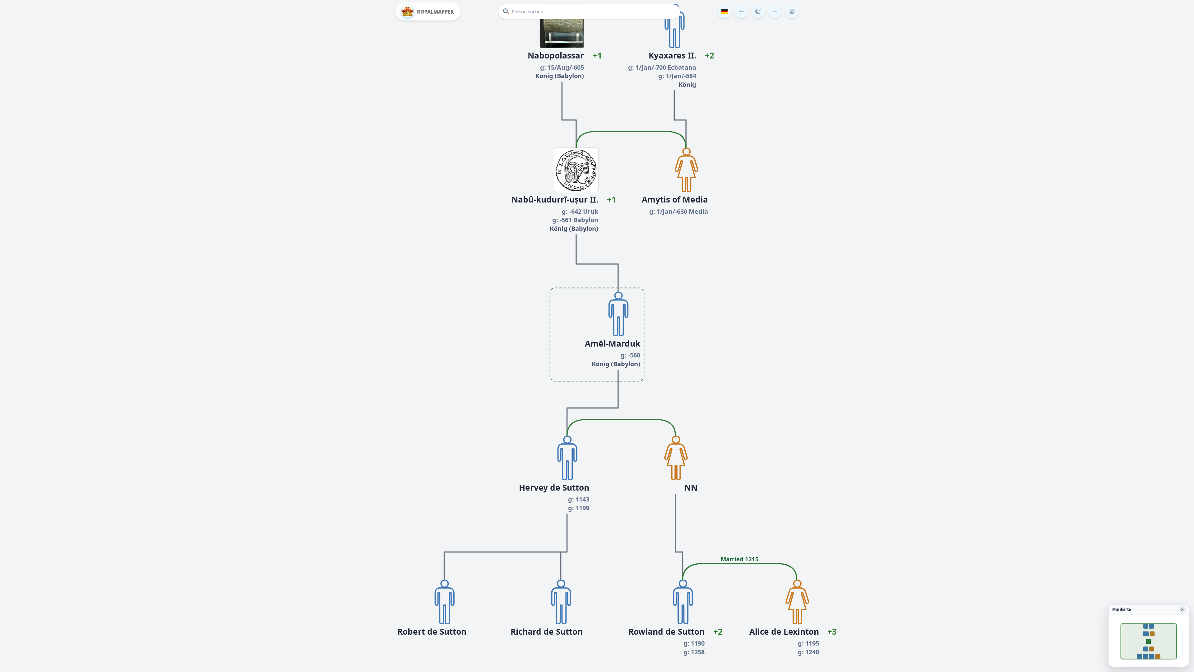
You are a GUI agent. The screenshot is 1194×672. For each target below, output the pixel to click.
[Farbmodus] (758, 11)
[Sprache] (724, 11)
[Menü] (775, 11)
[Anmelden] (791, 11)
